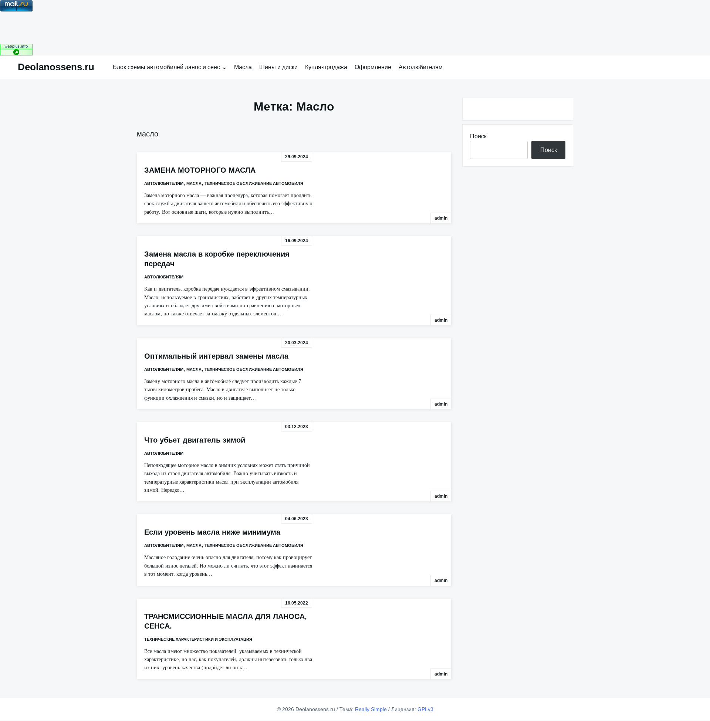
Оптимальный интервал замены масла (216, 356)
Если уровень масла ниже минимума (212, 532)
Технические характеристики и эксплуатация (198, 639)
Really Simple (371, 709)
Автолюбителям (421, 67)
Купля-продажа (326, 67)
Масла (243, 67)
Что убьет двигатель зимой (194, 440)
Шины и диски (278, 67)
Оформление (373, 67)
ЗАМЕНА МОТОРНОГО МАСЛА (200, 170)
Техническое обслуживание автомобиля (253, 183)
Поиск (478, 136)
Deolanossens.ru (56, 66)
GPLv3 (425, 709)
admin (441, 218)
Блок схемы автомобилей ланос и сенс (166, 67)
